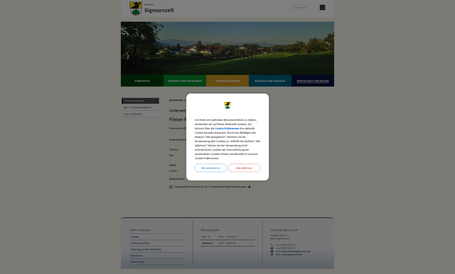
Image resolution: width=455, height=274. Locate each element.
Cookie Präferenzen (227, 128)
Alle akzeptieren (210, 168)
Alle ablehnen (244, 168)
